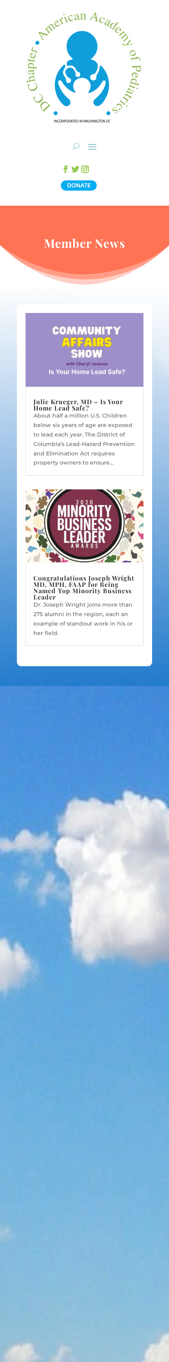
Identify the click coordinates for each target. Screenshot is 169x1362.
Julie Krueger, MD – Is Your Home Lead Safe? (78, 404)
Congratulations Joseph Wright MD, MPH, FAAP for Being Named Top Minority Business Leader (83, 587)
